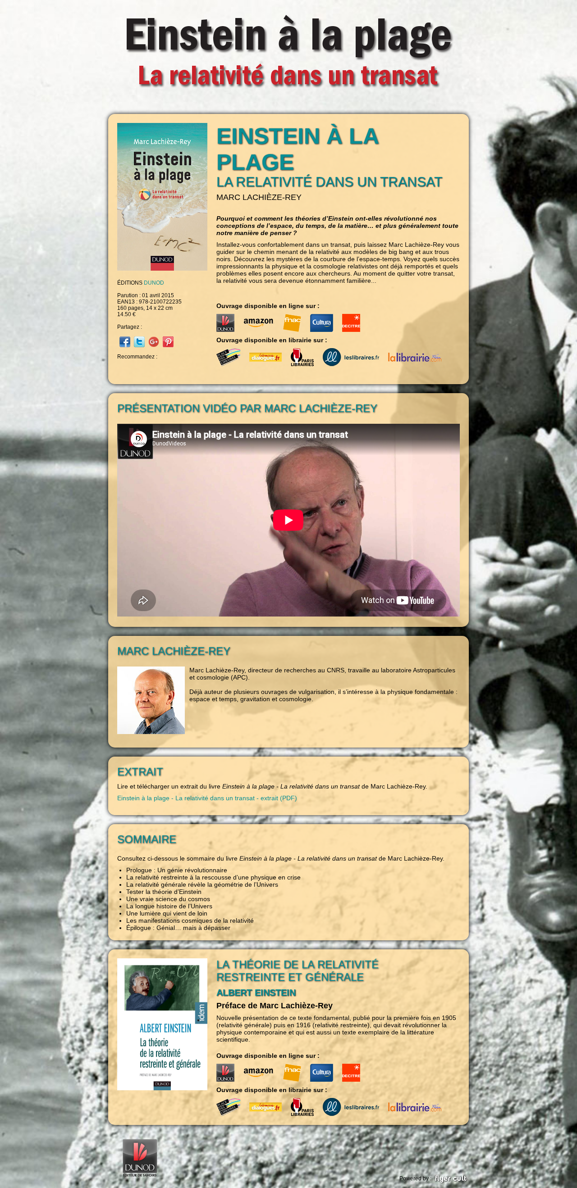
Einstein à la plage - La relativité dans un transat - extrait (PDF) (207, 798)
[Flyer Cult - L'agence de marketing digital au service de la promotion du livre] (451, 1178)
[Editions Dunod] (139, 1156)
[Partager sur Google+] (152, 341)
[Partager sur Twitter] (138, 341)
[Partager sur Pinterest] (167, 341)
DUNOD (154, 283)
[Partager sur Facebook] (123, 341)
